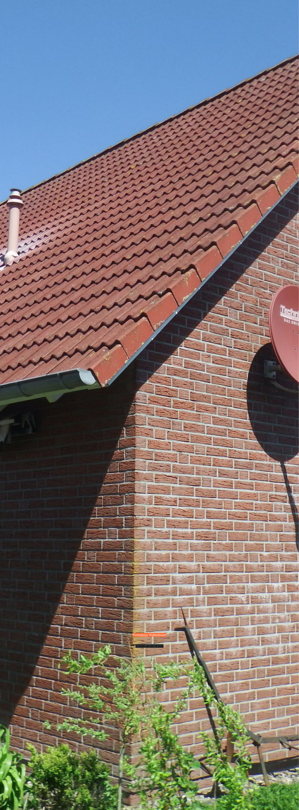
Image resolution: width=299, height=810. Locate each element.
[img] (149, 405)
